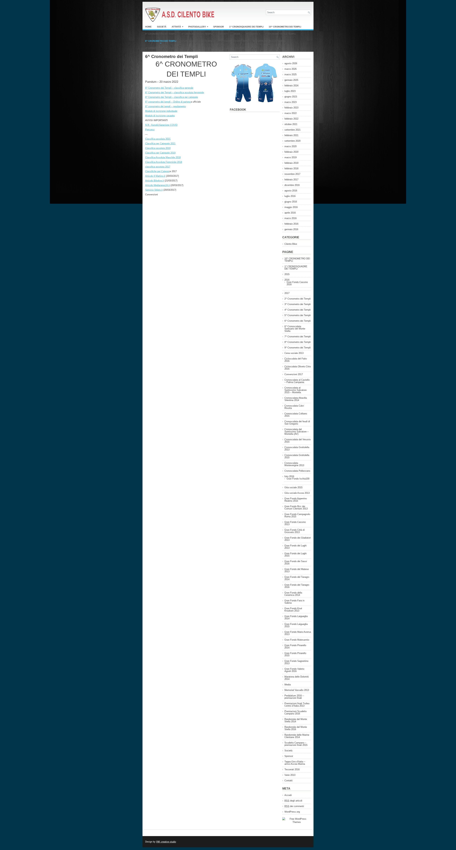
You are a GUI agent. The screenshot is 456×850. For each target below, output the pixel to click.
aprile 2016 (290, 212)
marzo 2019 (290, 157)
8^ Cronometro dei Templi (197, 34)
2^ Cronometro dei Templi (160, 48)
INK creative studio (166, 841)
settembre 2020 (292, 140)
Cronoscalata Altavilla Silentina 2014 (295, 399)
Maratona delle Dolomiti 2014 (296, 677)
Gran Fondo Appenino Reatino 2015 (295, 499)
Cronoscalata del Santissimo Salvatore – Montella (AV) (296, 431)
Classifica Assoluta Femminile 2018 (163, 162)
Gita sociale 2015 (293, 487)
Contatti (223, 34)
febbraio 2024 (291, 85)
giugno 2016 (290, 201)
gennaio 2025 (291, 80)
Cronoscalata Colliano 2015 (295, 414)
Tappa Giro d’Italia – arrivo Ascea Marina (294, 762)
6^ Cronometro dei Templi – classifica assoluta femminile (174, 92)
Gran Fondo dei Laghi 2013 (295, 546)
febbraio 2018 (291, 168)
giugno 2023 (290, 96)
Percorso (149, 129)
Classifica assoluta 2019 (157, 148)
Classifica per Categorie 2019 (160, 152)
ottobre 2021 (290, 124)
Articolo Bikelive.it (154, 180)
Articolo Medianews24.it (157, 185)
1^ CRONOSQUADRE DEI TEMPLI (246, 27)
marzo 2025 (290, 74)
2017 (286, 293)
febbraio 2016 (291, 223)
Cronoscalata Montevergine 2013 (294, 464)
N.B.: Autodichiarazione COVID (161, 125)
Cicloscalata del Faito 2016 (295, 359)
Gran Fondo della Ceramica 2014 (293, 593)
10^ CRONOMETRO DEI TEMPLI (285, 27)
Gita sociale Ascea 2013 (297, 493)
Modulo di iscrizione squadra (160, 115)
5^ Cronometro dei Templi (197, 41)
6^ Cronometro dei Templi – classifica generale (169, 88)
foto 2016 (289, 476)
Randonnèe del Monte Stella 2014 (295, 720)
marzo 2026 (290, 69)
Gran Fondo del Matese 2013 (296, 570)
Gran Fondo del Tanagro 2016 (296, 585)
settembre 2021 (292, 129)
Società (161, 27)
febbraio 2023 (291, 107)
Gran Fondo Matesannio (296, 639)
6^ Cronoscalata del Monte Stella (203, 48)
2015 (286, 274)
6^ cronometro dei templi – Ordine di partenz (168, 101)
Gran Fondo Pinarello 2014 (295, 646)
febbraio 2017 (291, 179)
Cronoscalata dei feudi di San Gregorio (297, 422)
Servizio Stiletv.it (154, 190)
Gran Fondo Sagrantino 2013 (296, 662)
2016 (286, 279)
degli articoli (293, 800)
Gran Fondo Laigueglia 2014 (296, 617)
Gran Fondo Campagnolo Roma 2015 (297, 515)
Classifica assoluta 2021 (157, 139)
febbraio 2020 (291, 152)
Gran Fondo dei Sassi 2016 (295, 562)
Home (148, 27)
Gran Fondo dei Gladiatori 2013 (297, 538)
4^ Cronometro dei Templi (233, 41)
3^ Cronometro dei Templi (269, 41)
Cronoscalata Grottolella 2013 (296, 448)
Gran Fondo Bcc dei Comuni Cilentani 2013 (296, 507)
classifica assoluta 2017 (157, 166)
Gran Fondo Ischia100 (298, 478)
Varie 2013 (289, 775)
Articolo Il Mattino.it (155, 176)
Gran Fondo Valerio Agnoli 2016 (294, 670)
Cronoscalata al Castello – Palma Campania (297, 381)
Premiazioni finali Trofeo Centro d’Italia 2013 (296, 704)
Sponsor (218, 27)
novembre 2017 (292, 174)
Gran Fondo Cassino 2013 (295, 523)
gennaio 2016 (291, 229)
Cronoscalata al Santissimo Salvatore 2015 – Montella (295, 390)
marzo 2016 (290, 218)
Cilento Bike (290, 244)
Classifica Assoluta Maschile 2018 (163, 157)
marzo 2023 (290, 102)
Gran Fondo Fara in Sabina (294, 601)
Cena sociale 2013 (294, 353)
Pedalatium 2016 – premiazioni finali (294, 696)
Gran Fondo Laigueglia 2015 (296, 625)
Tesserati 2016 (292, 769)
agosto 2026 (290, 63)
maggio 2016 (291, 207)
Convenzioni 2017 (240, 48)
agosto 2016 (290, 190)
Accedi (288, 795)
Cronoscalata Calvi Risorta (294, 406)
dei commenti (294, 806)
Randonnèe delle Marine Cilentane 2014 (296, 736)
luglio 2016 (290, 196)
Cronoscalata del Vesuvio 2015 (297, 440)
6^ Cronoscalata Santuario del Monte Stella (294, 328)
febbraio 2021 (291, 135)
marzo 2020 (290, 146)
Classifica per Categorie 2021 (160, 143)
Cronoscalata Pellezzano (297, 471)
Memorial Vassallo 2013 (296, 690)
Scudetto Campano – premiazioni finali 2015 (295, 743)
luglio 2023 (290, 91)
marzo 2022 (290, 113)
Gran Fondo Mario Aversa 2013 (297, 633)
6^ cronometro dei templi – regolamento (165, 106)
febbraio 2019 (291, 163)
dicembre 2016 (292, 185)
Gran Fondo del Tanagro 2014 (296, 578)
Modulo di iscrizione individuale (161, 111)
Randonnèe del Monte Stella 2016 (295, 728)
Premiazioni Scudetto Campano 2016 (295, 712)
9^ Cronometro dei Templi (160, 34)
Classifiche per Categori (157, 171)
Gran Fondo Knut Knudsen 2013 (293, 609)
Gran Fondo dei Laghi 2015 (295, 554)
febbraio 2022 (291, 118)
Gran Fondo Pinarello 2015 (295, 654)
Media (237, 34)
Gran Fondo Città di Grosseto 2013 (294, 531)
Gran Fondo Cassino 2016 (297, 283)
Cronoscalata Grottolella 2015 (296, 456)
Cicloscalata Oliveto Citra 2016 (297, 367)
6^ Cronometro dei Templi (160, 41)
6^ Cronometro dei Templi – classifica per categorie (171, 97)
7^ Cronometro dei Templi (280, 34)
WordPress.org (292, 811)
